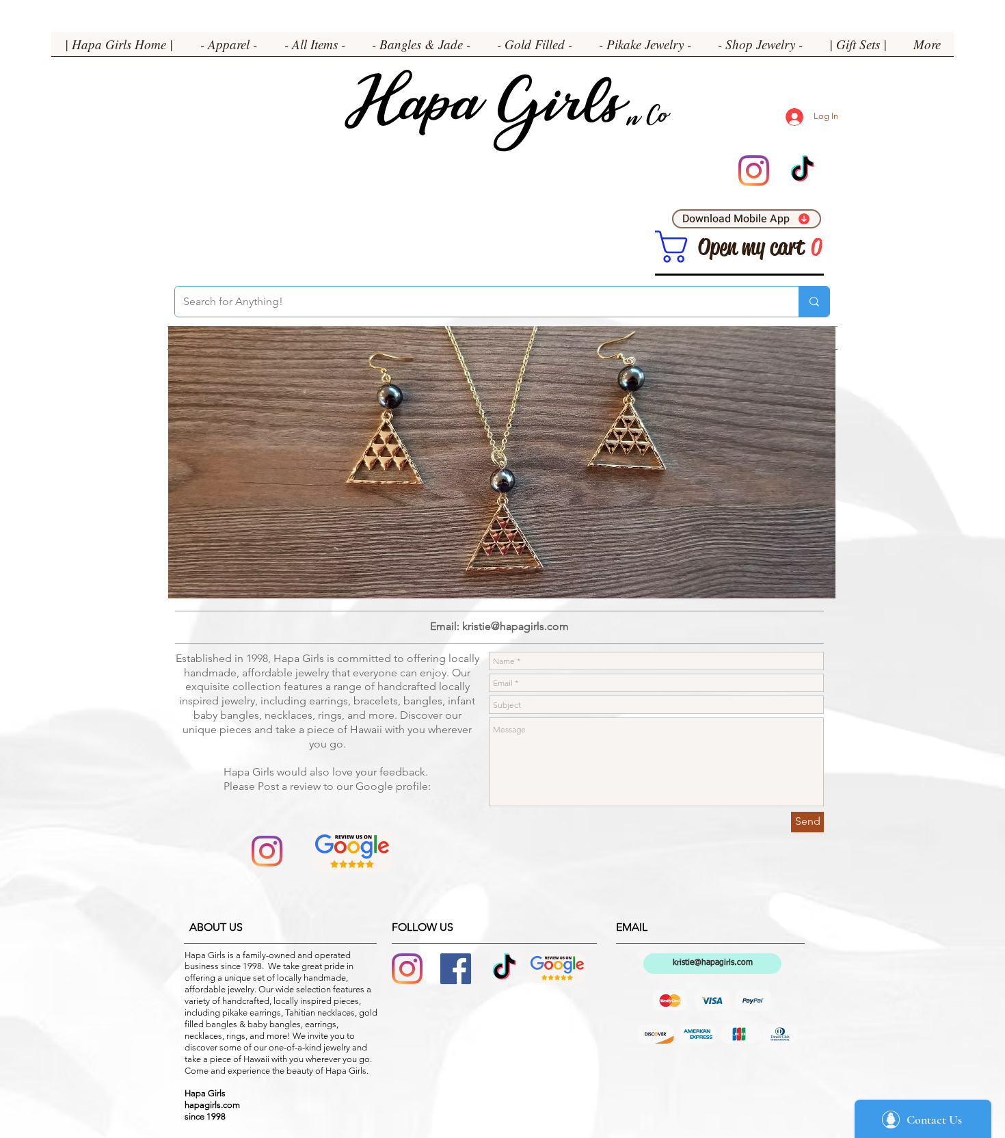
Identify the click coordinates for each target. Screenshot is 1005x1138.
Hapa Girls (483, 110)
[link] (671, 246)
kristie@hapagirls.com (515, 626)
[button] (229, 48)
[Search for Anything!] (814, 302)
